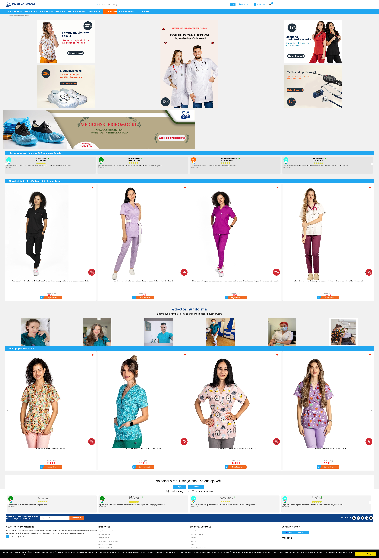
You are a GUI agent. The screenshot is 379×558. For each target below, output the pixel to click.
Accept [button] (369, 554)
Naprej (180, 487)
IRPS (192, 544)
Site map (194, 541)
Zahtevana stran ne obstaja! (21, 15)
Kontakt (193, 538)
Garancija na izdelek (105, 544)
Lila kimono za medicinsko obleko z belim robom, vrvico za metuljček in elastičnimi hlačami (143, 281)
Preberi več (9, 167)
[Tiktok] (371, 518)
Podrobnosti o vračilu (105, 548)
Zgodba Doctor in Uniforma (107, 531)
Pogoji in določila (104, 538)
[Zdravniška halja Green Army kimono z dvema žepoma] (143, 400)
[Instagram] (362, 518)
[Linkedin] (366, 518)
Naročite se (76, 518)
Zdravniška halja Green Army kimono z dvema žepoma (143, 448)
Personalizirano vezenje (198, 548)
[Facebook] (358, 518)
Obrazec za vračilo (197, 534)
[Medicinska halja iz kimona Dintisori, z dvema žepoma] (328, 400)
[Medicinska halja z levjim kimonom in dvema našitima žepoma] (235, 400)
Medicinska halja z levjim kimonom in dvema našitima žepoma (236, 448)
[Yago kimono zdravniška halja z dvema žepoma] (51, 400)
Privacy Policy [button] (39, 555)
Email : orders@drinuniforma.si (19, 537)
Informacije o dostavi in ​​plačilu (108, 541)
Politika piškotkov (104, 534)
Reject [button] (358, 554)
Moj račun (194, 531)
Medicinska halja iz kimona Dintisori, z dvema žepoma (328, 448)
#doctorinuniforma (189, 309)
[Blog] (354, 518)
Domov (11, 15)
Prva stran (196, 487)
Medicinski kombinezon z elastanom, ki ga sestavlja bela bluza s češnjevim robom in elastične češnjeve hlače (328, 281)
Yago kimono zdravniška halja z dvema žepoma (50, 448)
